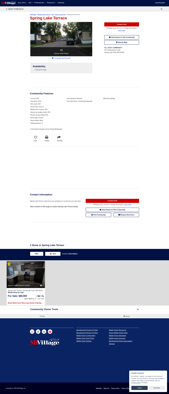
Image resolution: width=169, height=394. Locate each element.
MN (52, 14)
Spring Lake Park (60, 14)
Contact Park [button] (122, 24)
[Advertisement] (121, 69)
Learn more (121, 30)
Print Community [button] (99, 215)
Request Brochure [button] (127, 215)
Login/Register (160, 3)
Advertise (61, 3)
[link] (161, 9)
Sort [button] (54, 254)
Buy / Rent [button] (22, 3)
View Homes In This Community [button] (123, 37)
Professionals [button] (39, 3)
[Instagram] (32, 331)
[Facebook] (38, 331)
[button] (15, 9)
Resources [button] (51, 3)
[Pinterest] (50, 331)
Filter (37, 254)
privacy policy (135, 382)
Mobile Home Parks (44, 14)
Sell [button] (30, 3)
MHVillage (33, 14)
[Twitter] (44, 331)
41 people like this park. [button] (62, 58)
